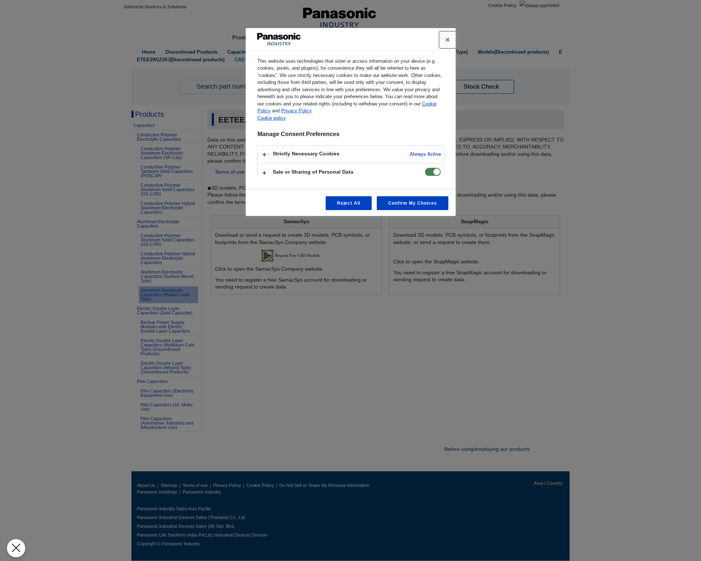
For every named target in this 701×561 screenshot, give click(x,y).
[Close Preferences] (16, 548)
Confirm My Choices (412, 203)
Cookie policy (271, 118)
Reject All (349, 203)
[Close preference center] (448, 40)
